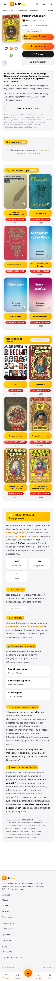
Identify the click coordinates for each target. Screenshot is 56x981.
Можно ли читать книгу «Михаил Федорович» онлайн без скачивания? (25, 751)
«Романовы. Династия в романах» (24, 626)
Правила (6, 934)
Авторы (38, 978)
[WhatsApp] (11, 56)
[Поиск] (44, 4)
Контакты (6, 940)
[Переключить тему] (37, 4)
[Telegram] (16, 49)
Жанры (17, 978)
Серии (5, 906)
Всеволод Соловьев (37, 11)
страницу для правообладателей (21, 837)
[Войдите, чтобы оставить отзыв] (4, 63)
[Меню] (5, 4)
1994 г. (24, 25)
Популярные (7, 917)
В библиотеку (39, 62)
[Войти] (51, 4)
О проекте (7, 929)
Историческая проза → (39, 340)
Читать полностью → (28, 108)
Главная (5, 11)
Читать (39, 54)
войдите (44, 150)
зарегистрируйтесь (30, 153)
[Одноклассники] (11, 49)
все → (33, 170)
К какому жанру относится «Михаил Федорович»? (26, 758)
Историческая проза (19, 11)
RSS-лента (7, 952)
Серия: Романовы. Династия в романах (36, 37)
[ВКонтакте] (6, 49)
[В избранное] (24, 204)
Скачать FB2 (40, 46)
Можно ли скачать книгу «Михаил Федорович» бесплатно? (25, 714)
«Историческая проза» (25, 536)
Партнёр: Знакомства (12, 957)
